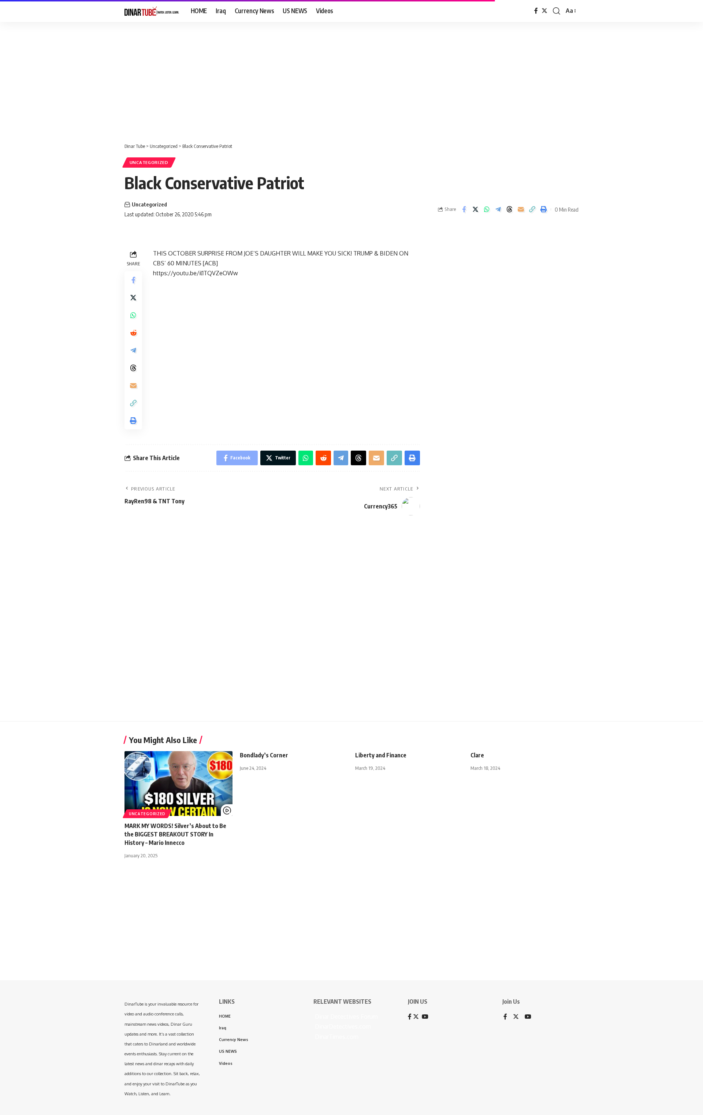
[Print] (543, 209)
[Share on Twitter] (475, 209)
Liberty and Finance (380, 755)
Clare (477, 755)
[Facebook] (536, 11)
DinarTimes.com (335, 1036)
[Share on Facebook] (464, 209)
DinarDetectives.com (342, 1026)
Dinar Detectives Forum (345, 1016)
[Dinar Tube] (151, 11)
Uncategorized (149, 162)
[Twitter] (544, 11)
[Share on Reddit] (133, 333)
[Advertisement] (227, 78)
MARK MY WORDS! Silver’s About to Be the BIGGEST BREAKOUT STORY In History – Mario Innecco (175, 834)
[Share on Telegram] (498, 209)
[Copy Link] (532, 209)
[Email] (521, 209)
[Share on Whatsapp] (486, 209)
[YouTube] (528, 1017)
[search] (556, 11)
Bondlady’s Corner (264, 755)
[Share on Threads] (509, 209)
